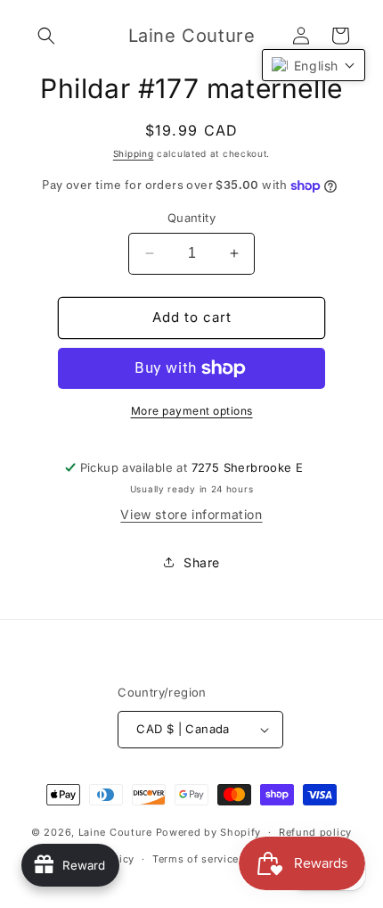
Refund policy (315, 832)
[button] (46, 35)
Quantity (191, 217)
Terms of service (195, 859)
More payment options (192, 410)
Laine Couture (115, 832)
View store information (191, 514)
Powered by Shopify (209, 832)
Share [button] (201, 562)
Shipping (133, 153)
